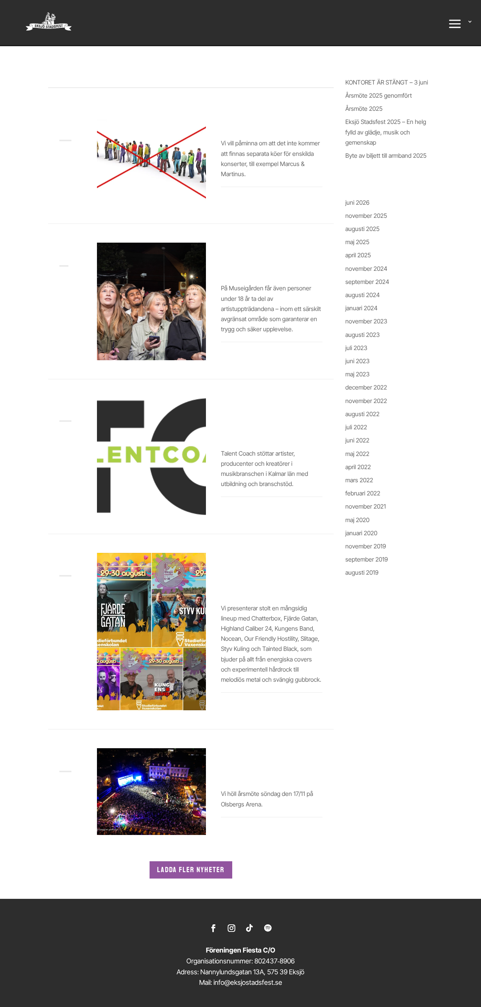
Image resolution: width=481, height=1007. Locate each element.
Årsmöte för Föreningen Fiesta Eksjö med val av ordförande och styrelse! (267, 766)
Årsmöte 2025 (364, 108)
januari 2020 (361, 533)
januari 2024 (361, 308)
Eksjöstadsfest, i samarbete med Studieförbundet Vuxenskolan (252, 576)
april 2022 (358, 467)
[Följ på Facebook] (213, 928)
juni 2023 (357, 361)
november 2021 (365, 506)
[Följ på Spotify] (267, 928)
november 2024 (366, 268)
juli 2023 (356, 348)
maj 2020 (357, 520)
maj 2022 (357, 453)
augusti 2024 (362, 295)
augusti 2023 (362, 334)
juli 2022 (356, 427)
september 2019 (366, 559)
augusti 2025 (362, 229)
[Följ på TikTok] (249, 928)
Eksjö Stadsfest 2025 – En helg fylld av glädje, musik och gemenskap (385, 132)
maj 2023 (357, 374)
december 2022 (366, 387)
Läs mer (231, 199)
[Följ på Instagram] (231, 928)
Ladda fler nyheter (191, 869)
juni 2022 (357, 440)
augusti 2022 (362, 414)
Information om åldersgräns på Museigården (250, 261)
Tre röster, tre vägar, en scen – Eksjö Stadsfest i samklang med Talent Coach (264, 421)
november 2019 (365, 546)
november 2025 (366, 215)
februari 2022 (362, 493)
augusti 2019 (361, 572)
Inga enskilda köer (256, 125)
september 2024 (367, 281)
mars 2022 (359, 480)
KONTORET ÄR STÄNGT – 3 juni (386, 82)
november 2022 (366, 401)
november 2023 (366, 321)
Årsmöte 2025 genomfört (378, 95)
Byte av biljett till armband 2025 (386, 155)
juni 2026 (357, 202)
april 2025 (358, 255)
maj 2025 (357, 242)
